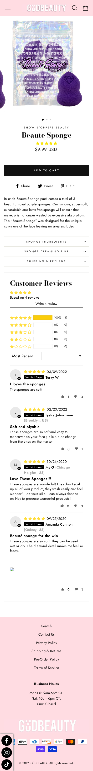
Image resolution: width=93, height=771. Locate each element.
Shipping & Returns (46, 261)
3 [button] (51, 120)
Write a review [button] (46, 303)
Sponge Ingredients (46, 241)
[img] (35, 371)
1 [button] (43, 120)
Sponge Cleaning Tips (46, 251)
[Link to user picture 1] (12, 569)
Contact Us (46, 634)
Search (46, 626)
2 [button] (47, 120)
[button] (46, 143)
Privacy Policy (46, 642)
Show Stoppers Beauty (46, 127)
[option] (46, 65)
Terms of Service (46, 667)
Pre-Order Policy (46, 659)
